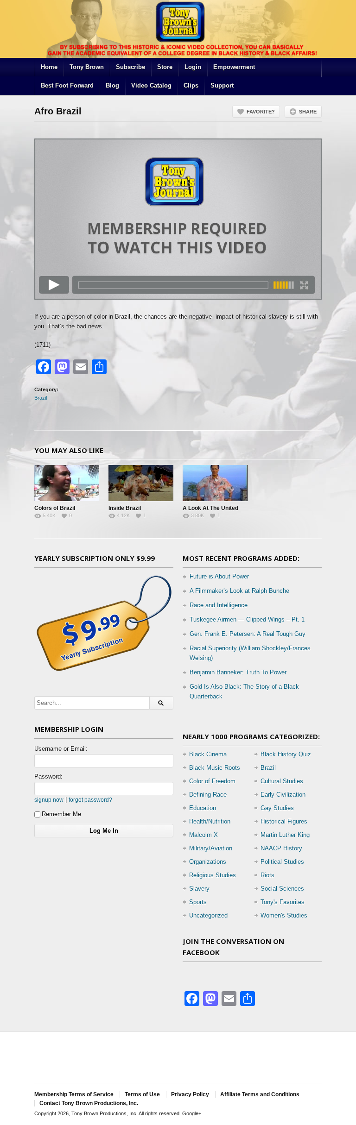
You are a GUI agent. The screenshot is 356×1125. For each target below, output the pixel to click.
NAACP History (281, 848)
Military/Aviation (210, 848)
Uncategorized (208, 915)
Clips (191, 85)
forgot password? (90, 800)
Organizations (207, 861)
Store (164, 66)
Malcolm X (203, 834)
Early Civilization (283, 794)
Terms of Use (142, 1094)
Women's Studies (284, 915)
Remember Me (61, 814)
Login (192, 66)
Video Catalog (151, 85)
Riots (267, 875)
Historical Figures (284, 821)
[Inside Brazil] (141, 483)
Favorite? (261, 111)
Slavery (199, 888)
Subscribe (130, 66)
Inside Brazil (124, 508)
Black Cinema (208, 754)
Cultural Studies (282, 781)
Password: (48, 776)
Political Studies (282, 861)
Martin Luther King (285, 834)
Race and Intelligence (219, 605)
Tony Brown (87, 66)
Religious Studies (212, 875)
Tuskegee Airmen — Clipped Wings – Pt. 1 (247, 619)
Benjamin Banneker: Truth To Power (238, 672)
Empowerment (234, 66)
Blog (112, 85)
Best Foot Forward (67, 85)
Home (49, 66)
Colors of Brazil (54, 508)
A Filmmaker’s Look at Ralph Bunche (239, 590)
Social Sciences (282, 888)
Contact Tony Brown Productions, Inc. (88, 1103)
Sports (198, 902)
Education (202, 807)
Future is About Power (219, 576)
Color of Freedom (212, 781)
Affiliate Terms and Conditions (259, 1094)
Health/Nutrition (209, 821)
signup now (49, 800)
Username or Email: (61, 748)
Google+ (191, 1113)
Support (222, 85)
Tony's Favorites (283, 902)
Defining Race (208, 794)
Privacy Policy (190, 1094)
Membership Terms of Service (74, 1094)
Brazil (40, 398)
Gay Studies (277, 807)
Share (308, 111)
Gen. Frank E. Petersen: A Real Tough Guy (247, 633)
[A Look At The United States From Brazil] (215, 483)
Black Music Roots (214, 767)
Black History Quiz (286, 754)
